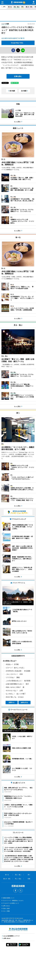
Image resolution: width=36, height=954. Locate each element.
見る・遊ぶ (16, 6)
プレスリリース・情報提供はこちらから (13, 900)
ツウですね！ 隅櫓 (13, 677)
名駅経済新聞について (8, 898)
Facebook (15, 891)
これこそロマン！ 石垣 (14, 674)
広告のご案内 (6, 908)
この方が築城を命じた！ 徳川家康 (18, 681)
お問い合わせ (6, 905)
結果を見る (24, 702)
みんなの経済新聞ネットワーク (18, 929)
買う (23, 6)
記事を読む (18, 76)
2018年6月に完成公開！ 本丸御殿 (18, 671)
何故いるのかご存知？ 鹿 (15, 687)
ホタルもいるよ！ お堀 (14, 690)
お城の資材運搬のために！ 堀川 (17, 684)
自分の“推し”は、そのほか (15, 697)
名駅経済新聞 (16, 2)
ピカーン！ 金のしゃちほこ (15, 667)
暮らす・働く (29, 6)
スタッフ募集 (6, 911)
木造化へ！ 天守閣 (12, 664)
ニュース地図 (5, 23)
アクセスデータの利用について (11, 903)
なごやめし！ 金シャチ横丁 (16, 694)
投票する (11, 702)
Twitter (21, 891)
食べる (10, 6)
